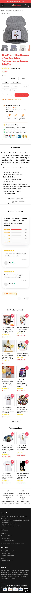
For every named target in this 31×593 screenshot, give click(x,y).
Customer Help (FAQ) (6, 560)
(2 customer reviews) (15, 68)
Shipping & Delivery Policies (8, 551)
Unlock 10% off (3, 585)
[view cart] (29, 5)
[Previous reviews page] (19, 298)
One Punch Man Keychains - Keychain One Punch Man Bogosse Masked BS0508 (7, 383)
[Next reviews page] (27, 298)
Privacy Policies (5, 538)
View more (15, 421)
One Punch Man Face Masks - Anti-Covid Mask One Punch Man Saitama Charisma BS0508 (8, 449)
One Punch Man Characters (14, 10)
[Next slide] (27, 30)
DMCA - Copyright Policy (7, 540)
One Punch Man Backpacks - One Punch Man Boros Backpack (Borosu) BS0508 (22, 383)
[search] (26, 5)
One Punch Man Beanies (18, 201)
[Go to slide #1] (5, 48)
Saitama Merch (5, 13)
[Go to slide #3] (23, 48)
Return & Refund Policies (7, 555)
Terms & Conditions (6, 536)
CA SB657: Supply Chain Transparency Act (12, 543)
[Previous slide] (3, 30)
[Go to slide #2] (14, 48)
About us (3, 533)
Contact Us (4, 558)
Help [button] (28, 590)
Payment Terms (5, 553)
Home (2, 10)
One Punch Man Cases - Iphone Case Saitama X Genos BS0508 (23, 329)
